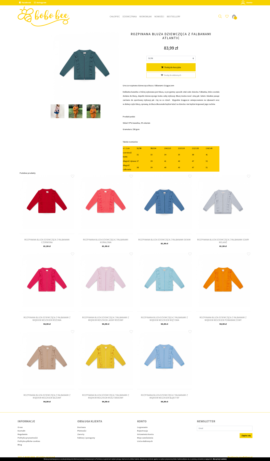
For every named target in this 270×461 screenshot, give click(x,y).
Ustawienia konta (145, 434)
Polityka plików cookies (29, 441)
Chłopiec (115, 16)
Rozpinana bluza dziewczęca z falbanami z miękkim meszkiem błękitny (164, 396)
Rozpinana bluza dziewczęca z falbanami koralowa (105, 241)
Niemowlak (145, 16)
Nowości (159, 16)
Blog (20, 444)
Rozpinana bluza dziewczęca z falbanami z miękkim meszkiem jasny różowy (105, 318)
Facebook (26, 2)
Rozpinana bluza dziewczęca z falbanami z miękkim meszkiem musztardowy (105, 396)
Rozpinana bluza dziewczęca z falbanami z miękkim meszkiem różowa (46, 318)
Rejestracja (142, 430)
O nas (20, 427)
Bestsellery (173, 16)
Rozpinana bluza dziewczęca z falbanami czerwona (47, 241)
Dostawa (81, 427)
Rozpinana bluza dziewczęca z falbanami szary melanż (223, 241)
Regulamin (22, 434)
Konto (249, 2)
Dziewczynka (129, 16)
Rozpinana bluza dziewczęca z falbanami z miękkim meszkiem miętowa (164, 318)
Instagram (41, 2)
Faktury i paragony (86, 438)
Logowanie (142, 427)
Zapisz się (246, 435)
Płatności (81, 430)
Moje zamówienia (145, 438)
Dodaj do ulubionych (172, 75)
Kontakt (21, 430)
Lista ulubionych (145, 441)
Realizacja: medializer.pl (240, 457)
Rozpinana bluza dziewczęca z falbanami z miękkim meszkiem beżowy (46, 396)
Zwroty (80, 434)
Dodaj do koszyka (172, 67)
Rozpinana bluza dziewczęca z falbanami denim (164, 239)
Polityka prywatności (28, 438)
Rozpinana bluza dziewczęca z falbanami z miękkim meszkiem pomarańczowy (223, 318)
